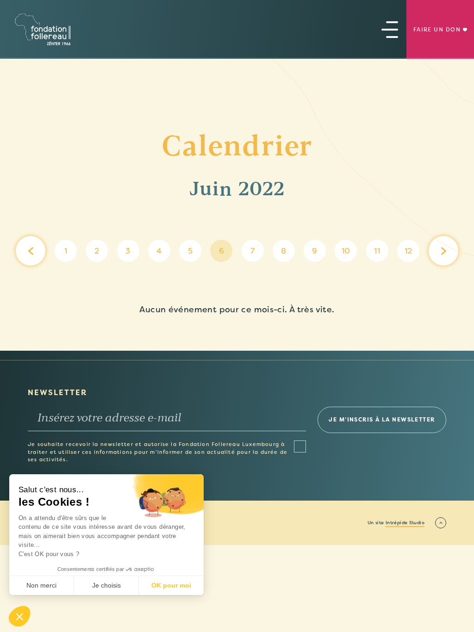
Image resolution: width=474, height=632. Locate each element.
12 (408, 251)
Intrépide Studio (405, 522)
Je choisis (106, 585)
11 (377, 251)
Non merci (41, 585)
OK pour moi (171, 585)
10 (346, 251)
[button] (19, 616)
